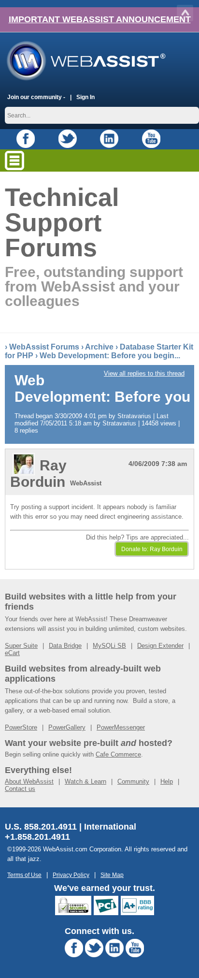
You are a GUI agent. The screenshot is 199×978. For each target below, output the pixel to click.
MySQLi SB (109, 645)
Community (133, 781)
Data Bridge (65, 645)
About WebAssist (29, 781)
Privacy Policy (71, 875)
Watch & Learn (85, 781)
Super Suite (21, 645)
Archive (99, 347)
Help (166, 781)
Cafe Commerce (118, 754)
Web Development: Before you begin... (110, 355)
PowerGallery (66, 727)
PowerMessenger (121, 727)
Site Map (112, 875)
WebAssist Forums (44, 347)
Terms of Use (24, 875)
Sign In (85, 97)
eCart (12, 653)
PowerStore (21, 727)
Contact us (20, 788)
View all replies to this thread (144, 373)
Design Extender (160, 645)
